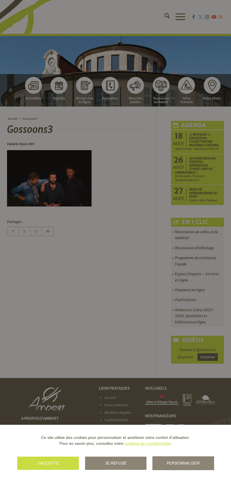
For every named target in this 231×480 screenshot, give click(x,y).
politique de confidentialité (148, 443)
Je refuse (115, 463)
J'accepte (48, 463)
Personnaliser (183, 463)
